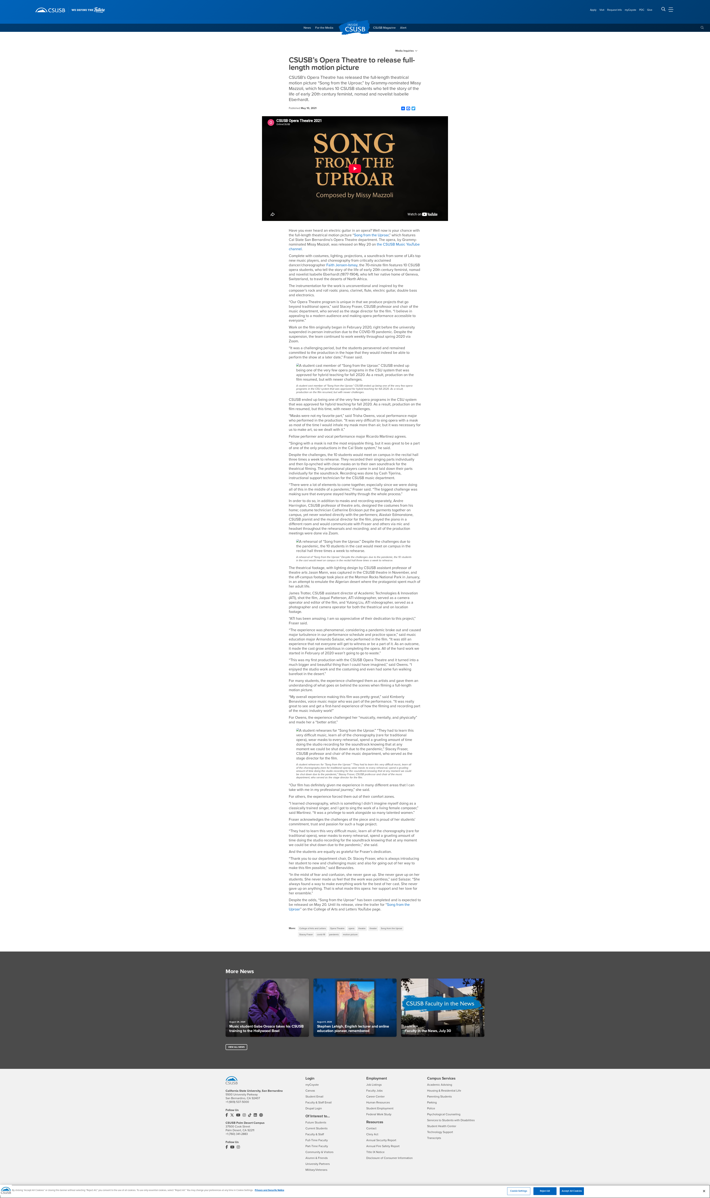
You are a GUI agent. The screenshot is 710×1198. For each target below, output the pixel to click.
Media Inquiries (404, 50)
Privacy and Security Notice (269, 1190)
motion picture (350, 934)
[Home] (50, 10)
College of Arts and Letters (312, 928)
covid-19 (321, 934)
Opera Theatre (337, 928)
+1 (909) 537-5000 (237, 1102)
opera (351, 928)
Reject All (545, 1190)
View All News (236, 1047)
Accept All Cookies (572, 1190)
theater (373, 928)
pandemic (334, 934)
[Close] (704, 1191)
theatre (362, 928)
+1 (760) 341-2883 (237, 1134)
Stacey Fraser (306, 934)
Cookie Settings (518, 1190)
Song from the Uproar (371, 235)
